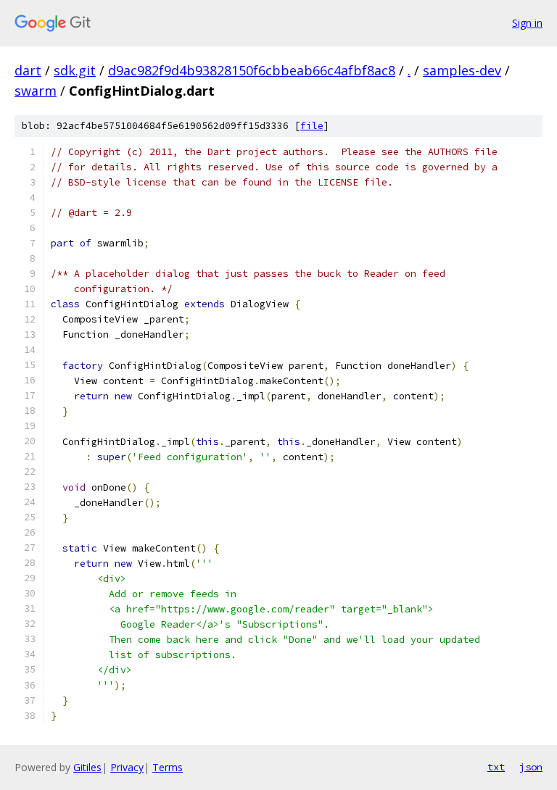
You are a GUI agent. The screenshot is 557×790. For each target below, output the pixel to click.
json (530, 766)
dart (28, 70)
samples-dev (462, 70)
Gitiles (87, 767)
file (311, 126)
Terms (167, 767)
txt (496, 766)
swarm (36, 90)
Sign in (527, 23)
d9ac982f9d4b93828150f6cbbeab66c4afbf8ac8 (251, 70)
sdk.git (75, 70)
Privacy (127, 767)
